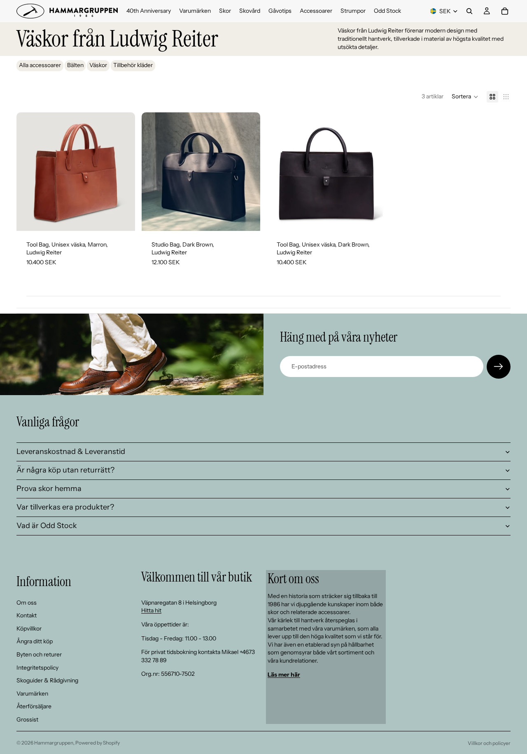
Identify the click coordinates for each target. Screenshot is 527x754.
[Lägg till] (122, 218)
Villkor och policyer (489, 743)
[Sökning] (469, 11)
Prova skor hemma (49, 488)
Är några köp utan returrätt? (65, 470)
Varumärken (32, 693)
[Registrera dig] (499, 367)
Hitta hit (151, 610)
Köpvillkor (29, 628)
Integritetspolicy (37, 667)
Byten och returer (39, 654)
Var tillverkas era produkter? (65, 507)
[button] (465, 97)
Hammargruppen (53, 743)
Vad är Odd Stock (46, 525)
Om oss (26, 602)
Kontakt (26, 615)
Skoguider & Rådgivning (47, 680)
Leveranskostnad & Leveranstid (70, 451)
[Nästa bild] (122, 172)
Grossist (27, 719)
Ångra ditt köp (34, 641)
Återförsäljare (33, 706)
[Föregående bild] (28, 172)
